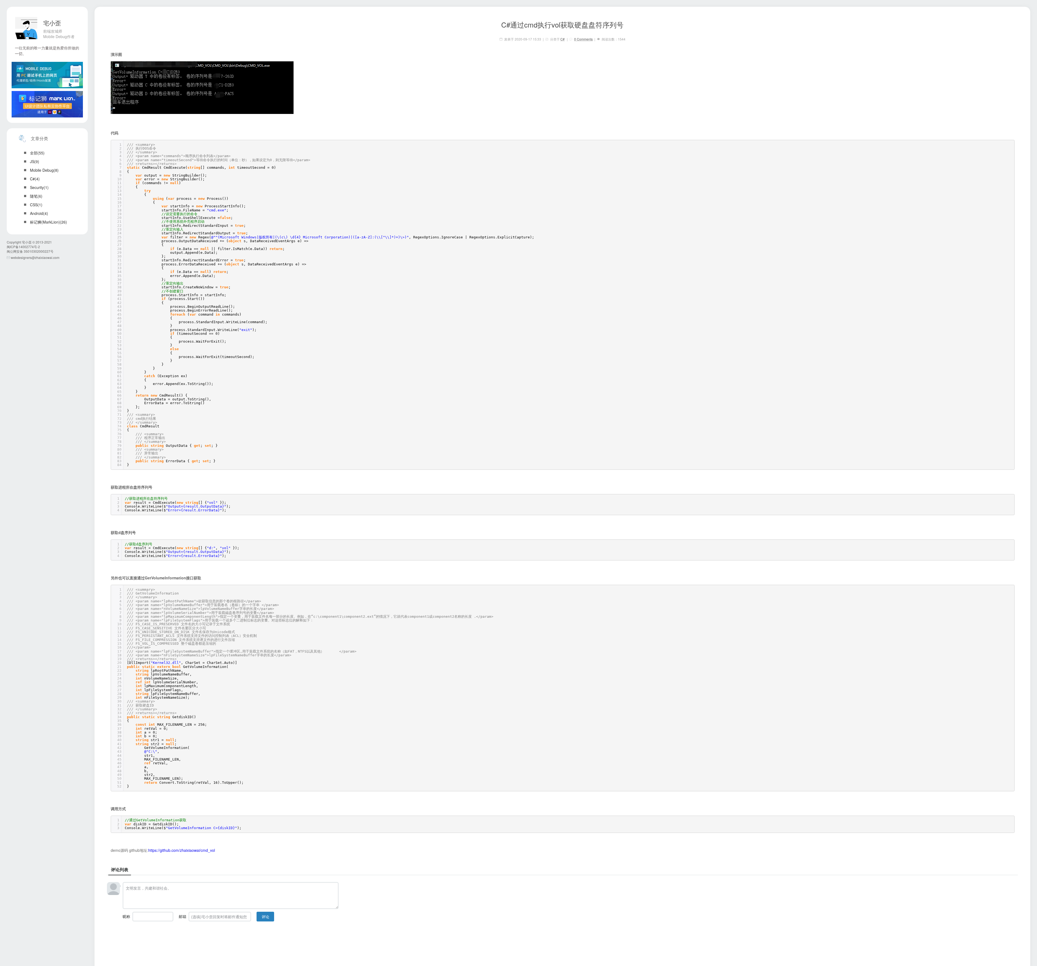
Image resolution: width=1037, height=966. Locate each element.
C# (562, 39)
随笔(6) (36, 196)
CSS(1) (36, 204)
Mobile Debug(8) (44, 170)
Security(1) (39, 187)
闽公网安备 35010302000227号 (30, 251)
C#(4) (35, 178)
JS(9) (34, 161)
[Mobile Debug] (47, 75)
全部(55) (37, 153)
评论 (265, 916)
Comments (583, 39)
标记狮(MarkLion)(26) (48, 222)
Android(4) (39, 213)
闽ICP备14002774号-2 (23, 246)
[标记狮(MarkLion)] (47, 104)
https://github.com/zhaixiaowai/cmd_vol (181, 850)
